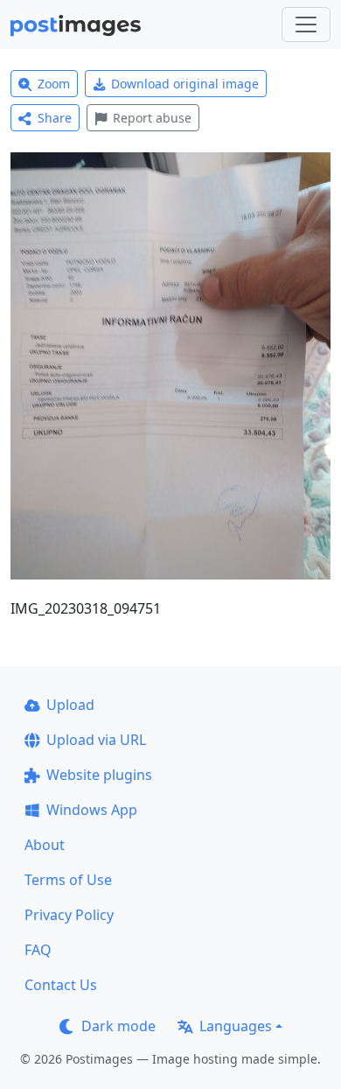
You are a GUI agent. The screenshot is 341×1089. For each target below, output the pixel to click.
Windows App (91, 809)
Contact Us (60, 984)
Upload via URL (96, 739)
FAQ (38, 949)
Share (55, 117)
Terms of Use (68, 879)
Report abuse (152, 117)
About (44, 844)
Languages (235, 1026)
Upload (70, 704)
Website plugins (99, 774)
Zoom (54, 83)
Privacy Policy (69, 914)
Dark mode (118, 1026)
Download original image (185, 83)
